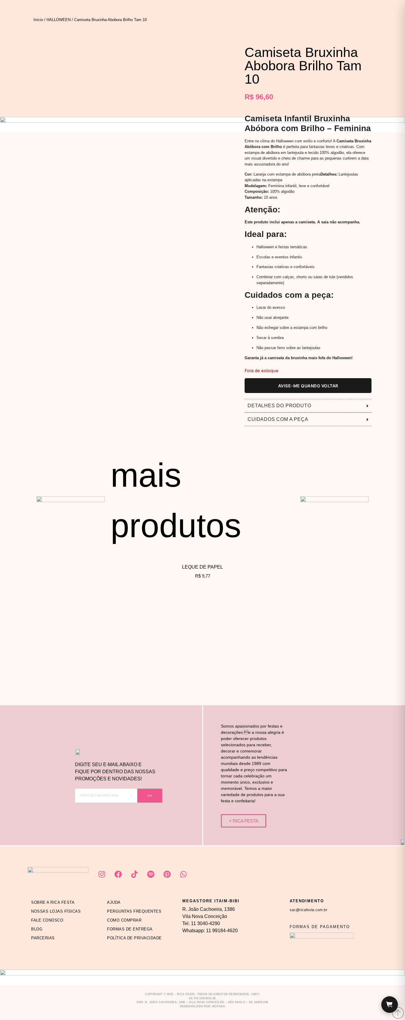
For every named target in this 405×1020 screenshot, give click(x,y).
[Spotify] (150, 874)
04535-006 (261, 1002)
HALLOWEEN (59, 19)
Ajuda (114, 902)
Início (38, 19)
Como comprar (124, 920)
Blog (36, 929)
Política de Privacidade (134, 938)
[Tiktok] (134, 874)
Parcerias (43, 938)
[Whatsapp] (183, 874)
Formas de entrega (130, 929)
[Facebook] (118, 874)
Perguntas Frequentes (134, 911)
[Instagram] (101, 874)
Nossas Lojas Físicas (56, 911)
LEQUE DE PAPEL (202, 566)
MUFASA (218, 1006)
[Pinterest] (167, 874)
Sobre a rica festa (52, 902)
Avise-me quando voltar (308, 385)
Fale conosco (47, 920)
